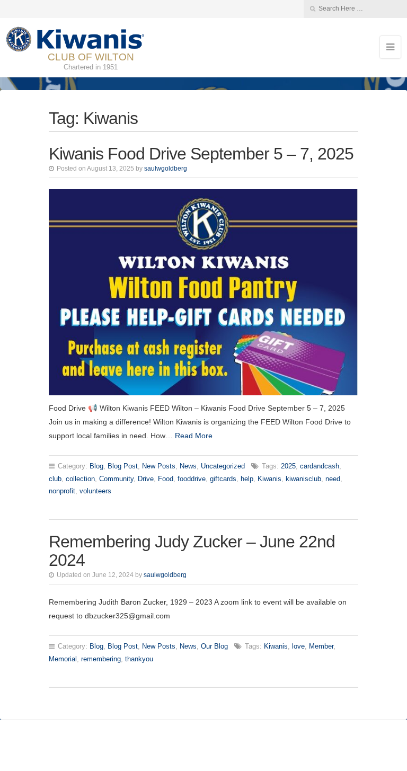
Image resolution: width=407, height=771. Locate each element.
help (247, 479)
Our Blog (214, 646)
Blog (96, 466)
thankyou (139, 659)
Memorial (63, 659)
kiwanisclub (303, 479)
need (332, 479)
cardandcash (319, 466)
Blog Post (123, 466)
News (188, 466)
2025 (288, 466)
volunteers (95, 491)
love (298, 646)
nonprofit (62, 491)
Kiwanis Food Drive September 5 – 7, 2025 (201, 153)
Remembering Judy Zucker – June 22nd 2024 (192, 551)
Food (165, 479)
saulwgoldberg (165, 168)
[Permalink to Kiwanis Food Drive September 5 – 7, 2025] (203, 292)
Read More (194, 435)
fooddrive (192, 479)
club (55, 479)
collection (80, 479)
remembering (101, 659)
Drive (146, 479)
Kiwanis (269, 479)
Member (321, 646)
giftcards (223, 479)
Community (116, 479)
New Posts (158, 466)
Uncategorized (223, 466)
